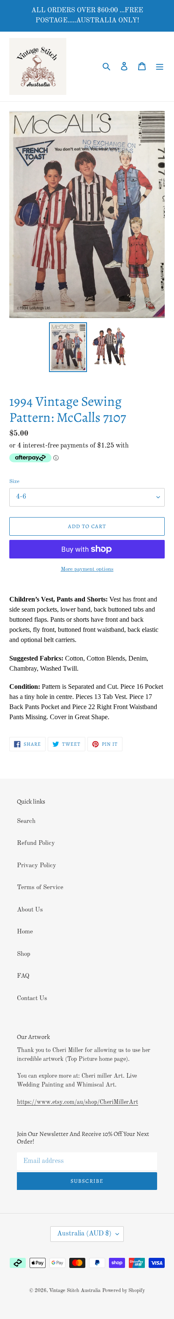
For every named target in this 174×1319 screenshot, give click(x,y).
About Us (30, 910)
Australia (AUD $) (84, 1233)
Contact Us (32, 998)
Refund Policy (36, 843)
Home (25, 932)
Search (26, 821)
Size (14, 481)
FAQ (23, 976)
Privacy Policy (36, 866)
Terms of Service (40, 888)
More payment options (87, 569)
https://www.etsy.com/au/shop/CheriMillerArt (77, 1102)
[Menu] (160, 66)
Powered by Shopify (123, 1290)
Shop (23, 954)
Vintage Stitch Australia (75, 1290)
